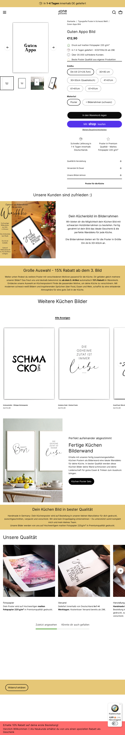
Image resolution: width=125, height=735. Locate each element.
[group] (62, 3)
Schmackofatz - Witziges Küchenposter (15, 405)
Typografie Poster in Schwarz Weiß (93, 21)
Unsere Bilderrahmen (76, 175)
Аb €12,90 (7, 408)
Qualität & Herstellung (76, 161)
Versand (7, 706)
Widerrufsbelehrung (12, 697)
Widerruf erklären (16, 687)
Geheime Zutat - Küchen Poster (68, 405)
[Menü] (120, 705)
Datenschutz (9, 701)
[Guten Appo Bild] (7, 83)
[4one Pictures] (62, 12)
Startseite (71, 21)
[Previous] (8, 47)
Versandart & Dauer (75, 168)
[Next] (53, 47)
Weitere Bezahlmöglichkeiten (94, 130)
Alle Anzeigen (62, 317)
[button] (114, 12)
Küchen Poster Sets (81, 481)
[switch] (115, 723)
